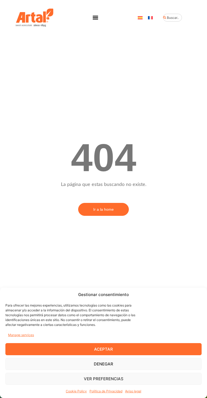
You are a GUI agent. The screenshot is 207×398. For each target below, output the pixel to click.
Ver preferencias (103, 378)
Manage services (21, 335)
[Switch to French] (150, 17)
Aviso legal (133, 391)
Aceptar (103, 349)
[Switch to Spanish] (140, 17)
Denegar (103, 364)
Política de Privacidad (105, 391)
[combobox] (172, 18)
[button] (95, 17)
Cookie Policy (76, 391)
